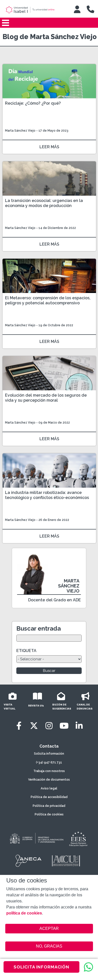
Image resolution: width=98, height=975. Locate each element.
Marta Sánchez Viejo (20, 130)
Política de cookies (49, 814)
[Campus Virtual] (77, 9)
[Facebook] (18, 725)
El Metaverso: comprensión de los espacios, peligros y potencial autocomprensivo (47, 300)
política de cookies (24, 913)
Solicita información (49, 753)
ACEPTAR (49, 929)
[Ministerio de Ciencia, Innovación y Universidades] (36, 838)
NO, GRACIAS (49, 946)
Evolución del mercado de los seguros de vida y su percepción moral (46, 398)
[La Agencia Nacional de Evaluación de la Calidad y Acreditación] (29, 861)
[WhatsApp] (88, 967)
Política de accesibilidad (49, 797)
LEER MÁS (49, 146)
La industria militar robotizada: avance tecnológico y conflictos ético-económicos (47, 495)
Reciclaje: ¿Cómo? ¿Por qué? (33, 103)
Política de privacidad (49, 806)
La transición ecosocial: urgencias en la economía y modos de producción (44, 203)
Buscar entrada (38, 628)
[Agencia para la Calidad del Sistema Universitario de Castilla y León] (66, 861)
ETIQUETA (26, 650)
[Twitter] (34, 725)
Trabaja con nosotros (49, 771)
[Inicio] (35, 10)
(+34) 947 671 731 (49, 762)
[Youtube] (64, 725)
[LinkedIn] (79, 725)
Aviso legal (49, 788)
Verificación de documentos (49, 779)
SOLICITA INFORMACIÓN (41, 966)
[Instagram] (49, 725)
